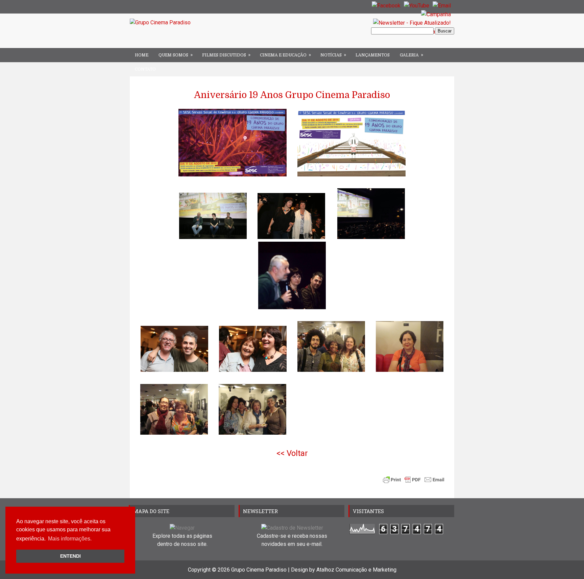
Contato (145, 69)
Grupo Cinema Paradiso (259, 569)
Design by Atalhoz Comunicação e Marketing (343, 569)
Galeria (411, 54)
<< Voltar (292, 453)
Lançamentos (373, 55)
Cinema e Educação (285, 54)
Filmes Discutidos (226, 54)
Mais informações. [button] (70, 538)
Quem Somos (176, 54)
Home (141, 55)
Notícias (333, 54)
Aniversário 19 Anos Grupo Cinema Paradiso (292, 95)
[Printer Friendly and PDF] (413, 481)
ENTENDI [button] (70, 556)
